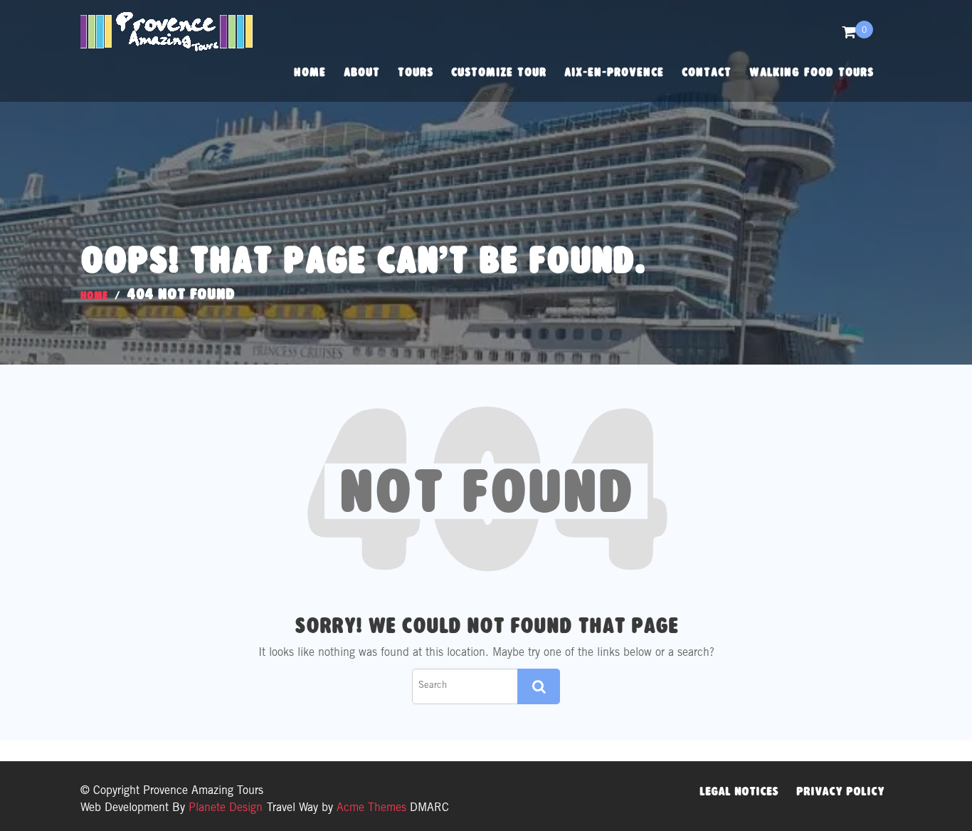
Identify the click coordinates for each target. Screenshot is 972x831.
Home (310, 72)
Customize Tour (498, 72)
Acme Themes (371, 808)
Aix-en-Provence (614, 72)
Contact (706, 72)
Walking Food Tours (811, 72)
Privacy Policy (840, 791)
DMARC (429, 808)
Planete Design (224, 808)
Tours (415, 72)
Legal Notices (738, 791)
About (362, 72)
